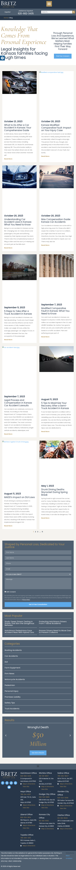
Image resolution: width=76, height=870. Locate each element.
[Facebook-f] (2, 783)
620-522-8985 (44, 797)
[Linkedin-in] (15, 783)
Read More (8, 159)
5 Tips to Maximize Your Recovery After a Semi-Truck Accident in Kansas (55, 405)
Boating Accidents (13, 650)
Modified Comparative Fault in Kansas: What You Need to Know (55, 311)
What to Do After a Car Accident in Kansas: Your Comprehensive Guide (17, 127)
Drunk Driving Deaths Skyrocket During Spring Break (54, 492)
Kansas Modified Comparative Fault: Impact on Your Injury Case (56, 127)
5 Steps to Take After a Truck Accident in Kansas (18, 312)
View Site (26, 786)
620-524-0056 (62, 798)
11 (42, 532)
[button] (49, 4)
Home (6, 18)
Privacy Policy (26, 599)
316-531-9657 (44, 776)
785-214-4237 (25, 794)
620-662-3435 (26, 13)
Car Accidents (11, 656)
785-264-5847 (62, 776)
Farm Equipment (12, 667)
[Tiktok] (11, 783)
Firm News (9, 673)
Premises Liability (12, 697)
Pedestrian (10, 685)
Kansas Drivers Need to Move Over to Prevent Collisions (55, 631)
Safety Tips (10, 702)
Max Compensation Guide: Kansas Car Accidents (56, 221)
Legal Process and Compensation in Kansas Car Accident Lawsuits (18, 403)
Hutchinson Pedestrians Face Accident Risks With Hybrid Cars (19, 631)
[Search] (73, 12)
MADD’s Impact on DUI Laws (19, 497)
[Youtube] (9, 787)
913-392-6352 (44, 821)
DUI (6, 662)
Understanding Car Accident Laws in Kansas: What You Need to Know (18, 222)
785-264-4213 (25, 838)
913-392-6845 (62, 818)
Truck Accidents (12, 708)
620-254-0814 (25, 817)
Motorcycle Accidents (15, 679)
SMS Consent (11, 592)
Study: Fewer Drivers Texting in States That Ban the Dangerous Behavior (19, 623)
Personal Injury (11, 691)
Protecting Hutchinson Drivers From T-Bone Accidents (53, 622)
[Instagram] (7, 783)
